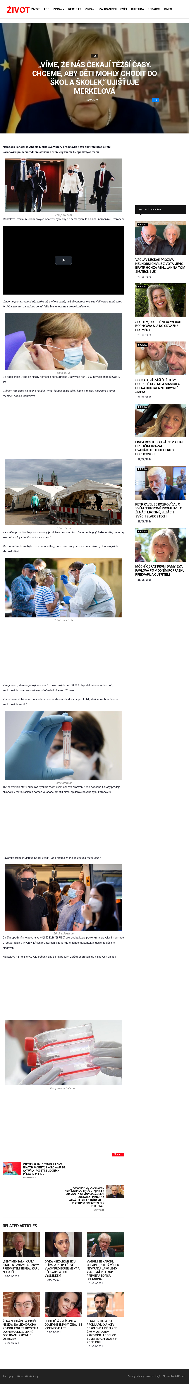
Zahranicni (108, 9)
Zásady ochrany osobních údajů (144, 1376)
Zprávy (59, 9)
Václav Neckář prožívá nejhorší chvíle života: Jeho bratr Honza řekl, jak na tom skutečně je (160, 266)
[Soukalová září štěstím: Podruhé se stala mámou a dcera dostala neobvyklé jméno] (160, 358)
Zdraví (90, 9)
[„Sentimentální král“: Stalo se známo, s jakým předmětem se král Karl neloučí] (21, 1244)
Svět (124, 9)
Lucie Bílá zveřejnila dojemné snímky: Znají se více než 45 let (63, 1324)
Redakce (154, 9)
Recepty (74, 9)
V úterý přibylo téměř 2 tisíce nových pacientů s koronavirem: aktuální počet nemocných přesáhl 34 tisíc (44, 1171)
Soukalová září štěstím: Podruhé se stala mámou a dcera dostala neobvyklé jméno (157, 386)
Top (46, 9)
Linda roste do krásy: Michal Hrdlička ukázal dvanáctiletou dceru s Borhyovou (159, 448)
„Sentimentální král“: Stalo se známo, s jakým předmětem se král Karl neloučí (21, 1267)
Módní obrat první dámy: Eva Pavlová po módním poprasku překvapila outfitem (159, 570)
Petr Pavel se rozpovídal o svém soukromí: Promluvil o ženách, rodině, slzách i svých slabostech (158, 510)
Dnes (168, 9)
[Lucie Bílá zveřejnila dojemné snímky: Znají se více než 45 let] (63, 1304)
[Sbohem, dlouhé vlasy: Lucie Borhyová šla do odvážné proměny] (160, 300)
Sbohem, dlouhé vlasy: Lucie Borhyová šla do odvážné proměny (158, 326)
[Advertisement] (63, 429)
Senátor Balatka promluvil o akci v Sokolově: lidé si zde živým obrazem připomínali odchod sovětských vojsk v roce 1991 (102, 1331)
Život (35, 9)
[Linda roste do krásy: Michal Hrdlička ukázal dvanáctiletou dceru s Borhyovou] (160, 420)
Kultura (137, 9)
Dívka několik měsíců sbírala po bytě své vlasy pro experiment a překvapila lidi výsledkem (62, 1268)
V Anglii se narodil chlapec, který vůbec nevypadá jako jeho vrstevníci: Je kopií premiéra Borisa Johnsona (103, 1270)
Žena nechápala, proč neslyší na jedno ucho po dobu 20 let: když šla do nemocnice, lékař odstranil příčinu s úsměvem (20, 1330)
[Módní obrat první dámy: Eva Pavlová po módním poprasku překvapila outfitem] (160, 545)
